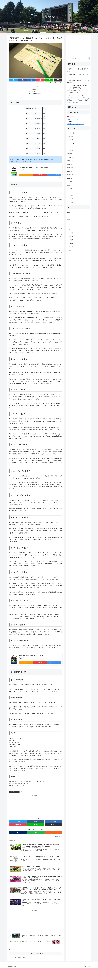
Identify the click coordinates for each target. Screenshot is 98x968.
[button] (88, 58)
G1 (21, 791)
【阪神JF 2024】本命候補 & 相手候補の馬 (78, 75)
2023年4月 (70, 160)
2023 (11, 791)
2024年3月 (70, 140)
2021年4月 (70, 199)
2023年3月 (70, 164)
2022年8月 (70, 178)
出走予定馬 (33, 89)
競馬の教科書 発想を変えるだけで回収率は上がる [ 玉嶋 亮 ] (33, 167)
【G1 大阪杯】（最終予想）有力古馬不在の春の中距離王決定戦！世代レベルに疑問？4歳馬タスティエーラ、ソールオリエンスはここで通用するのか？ (78, 89)
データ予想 (70, 236)
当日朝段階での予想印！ (36, 93)
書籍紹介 (69, 250)
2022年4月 (70, 185)
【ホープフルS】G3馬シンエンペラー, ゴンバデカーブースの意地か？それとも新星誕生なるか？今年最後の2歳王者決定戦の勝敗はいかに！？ (78, 99)
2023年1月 (70, 171)
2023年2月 (70, 167)
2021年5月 (70, 195)
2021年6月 (70, 192)
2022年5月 (70, 181)
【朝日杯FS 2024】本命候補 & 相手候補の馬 (78, 70)
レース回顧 (70, 243)
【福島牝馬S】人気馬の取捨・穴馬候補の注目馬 (78, 81)
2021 (68, 212)
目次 (34, 86)
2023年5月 (70, 157)
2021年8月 (70, 188)
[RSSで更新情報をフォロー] (53, 832)
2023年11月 (70, 147)
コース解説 (70, 233)
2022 (68, 219)
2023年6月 (70, 153)
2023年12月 (70, 143)
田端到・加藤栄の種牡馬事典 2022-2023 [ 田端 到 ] (31, 655)
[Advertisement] (35, 806)
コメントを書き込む (36, 953)
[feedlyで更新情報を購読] (35, 832)
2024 (68, 229)
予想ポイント (71, 247)
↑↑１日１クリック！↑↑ (72, 119)
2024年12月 (70, 133)
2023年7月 (70, 150)
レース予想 (16, 791)
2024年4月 (70, 136)
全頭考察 (32, 91)
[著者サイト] (18, 832)
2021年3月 (70, 202)
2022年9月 (70, 174)
